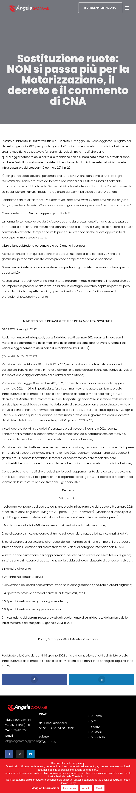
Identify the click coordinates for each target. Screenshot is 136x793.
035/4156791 (19, 730)
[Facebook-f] (9, 754)
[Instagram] (20, 754)
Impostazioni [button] (69, 788)
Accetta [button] (86, 788)
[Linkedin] (31, 754)
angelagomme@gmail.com (24, 741)
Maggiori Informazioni (45, 787)
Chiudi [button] (99, 788)
